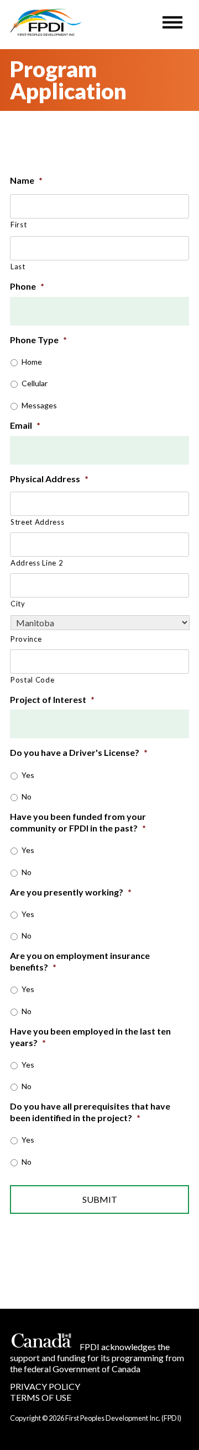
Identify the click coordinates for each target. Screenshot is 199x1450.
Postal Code (32, 679)
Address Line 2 (37, 562)
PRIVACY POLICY (45, 1386)
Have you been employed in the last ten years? (90, 1037)
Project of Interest (52, 699)
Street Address (37, 522)
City (18, 603)
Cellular (35, 383)
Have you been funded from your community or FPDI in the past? (78, 822)
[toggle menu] (172, 20)
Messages (39, 405)
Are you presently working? (71, 892)
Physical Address (49, 478)
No (27, 796)
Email (25, 425)
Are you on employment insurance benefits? (80, 961)
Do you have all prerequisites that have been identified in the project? (90, 1112)
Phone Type (38, 339)
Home (32, 361)
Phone (27, 286)
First (19, 224)
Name (26, 180)
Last (18, 266)
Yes (28, 775)
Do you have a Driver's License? (79, 752)
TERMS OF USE (40, 1397)
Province (26, 639)
